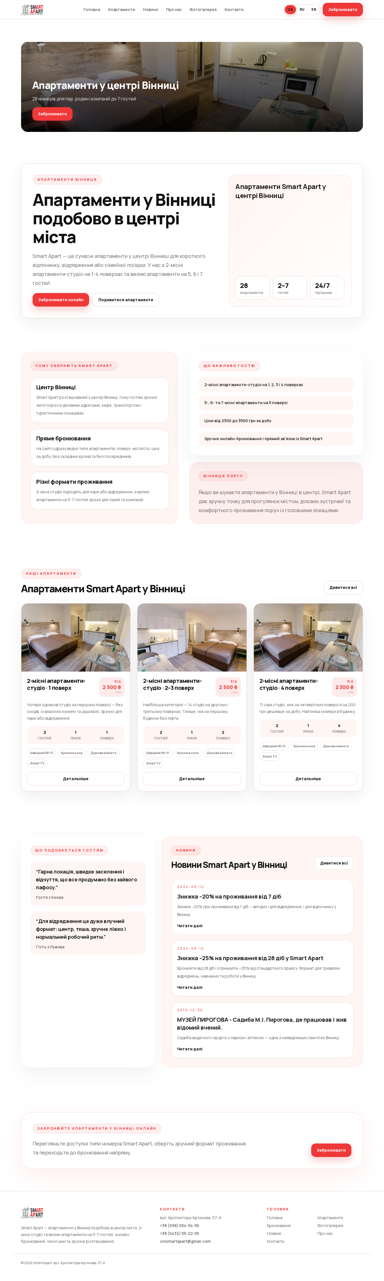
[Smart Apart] (32, 9)
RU (302, 9)
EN (313, 9)
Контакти (234, 9)
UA (290, 9)
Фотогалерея (203, 9)
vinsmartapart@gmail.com (185, 1241)
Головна (91, 9)
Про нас (174, 9)
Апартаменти (121, 9)
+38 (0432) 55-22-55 (179, 1233)
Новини (150, 9)
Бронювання (279, 1225)
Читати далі (189, 925)
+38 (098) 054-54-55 (179, 1225)
